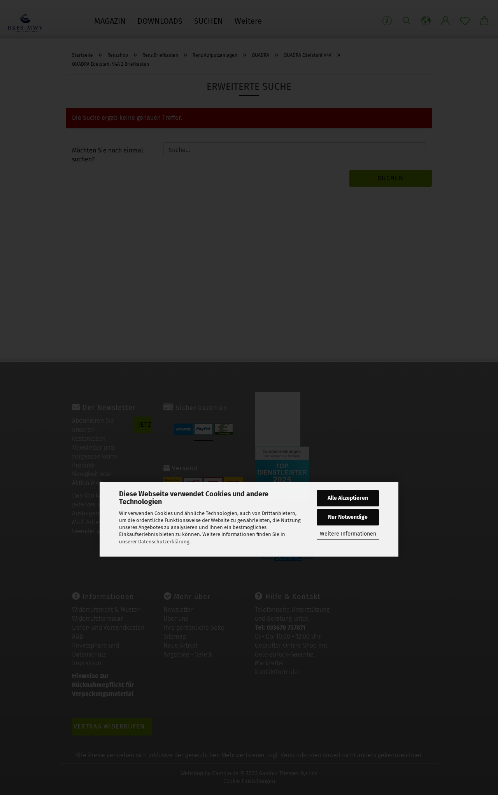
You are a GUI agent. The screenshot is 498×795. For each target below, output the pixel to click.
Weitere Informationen (348, 534)
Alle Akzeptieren (348, 498)
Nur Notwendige (348, 517)
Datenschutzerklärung (163, 542)
